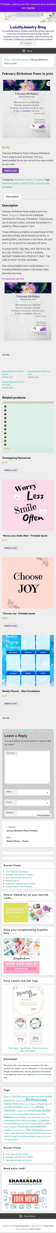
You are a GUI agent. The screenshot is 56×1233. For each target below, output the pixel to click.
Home (7, 59)
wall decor (15, 1139)
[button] (49, 83)
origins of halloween (10, 1127)
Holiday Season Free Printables (19, 886)
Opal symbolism (44, 1123)
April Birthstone (18, 1096)
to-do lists (8, 1136)
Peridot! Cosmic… (13, 880)
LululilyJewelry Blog (28, 27)
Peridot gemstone (27, 1126)
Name (8, 791)
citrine (21, 1103)
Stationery (29, 1133)
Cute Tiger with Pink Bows (17, 871)
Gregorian (14, 215)
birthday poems (20, 1101)
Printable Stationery (19, 1130)
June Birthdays (21, 1117)
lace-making (45, 1117)
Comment (11, 752)
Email (8, 802)
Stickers (37, 1133)
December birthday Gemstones (19, 877)
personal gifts (42, 183)
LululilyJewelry (29, 1051)
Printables (39, 179)
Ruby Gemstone (34, 1129)
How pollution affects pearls (29, 1114)
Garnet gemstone (29, 1107)
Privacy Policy (48, 1226)
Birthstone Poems (24, 179)
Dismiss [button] (31, 7)
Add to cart (10, 170)
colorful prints (27, 183)
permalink (49, 730)
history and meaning (10, 1114)
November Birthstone (12, 1123)
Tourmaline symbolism (27, 1136)
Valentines (40, 1136)
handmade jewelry (39, 1110)
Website (9, 812)
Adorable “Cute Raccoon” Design (19, 874)
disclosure (39, 1074)
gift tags (40, 1106)
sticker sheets (46, 1133)
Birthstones (36, 1099)
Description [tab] (12, 196)
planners (41, 1126)
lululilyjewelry (27, 730)
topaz (14, 1136)
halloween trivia (22, 1111)
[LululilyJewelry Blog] (28, 21)
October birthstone (29, 1123)
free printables (15, 1106)
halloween (10, 1110)
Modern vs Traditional (40, 1120)
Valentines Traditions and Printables (20, 883)
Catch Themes (35, 1229)
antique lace (8, 1096)
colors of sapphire (30, 1104)
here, (46, 265)
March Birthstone (23, 1120)
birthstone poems (20, 59)
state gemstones (18, 1133)
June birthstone (34, 1117)
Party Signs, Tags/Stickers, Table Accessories (28, 1048)
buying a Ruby (11, 1103)
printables (7, 187)
